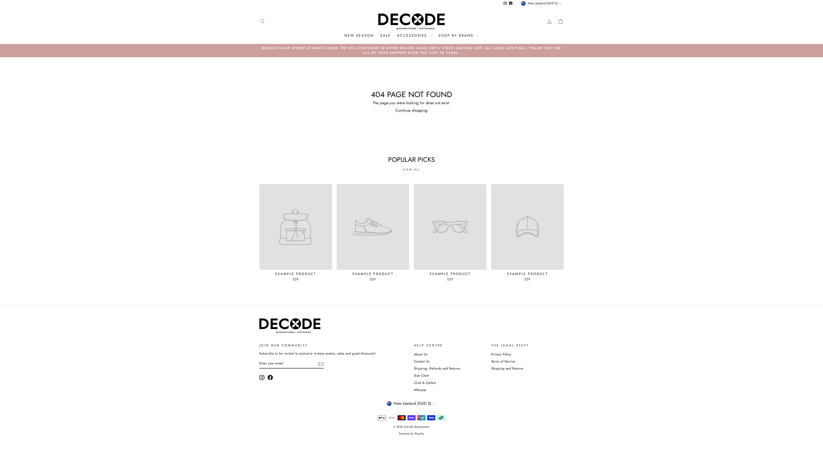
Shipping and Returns (507, 368)
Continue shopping (411, 110)
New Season (359, 35)
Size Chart (421, 375)
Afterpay (420, 390)
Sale (385, 35)
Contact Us (422, 361)
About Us (421, 354)
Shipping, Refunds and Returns (437, 368)
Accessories (413, 35)
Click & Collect (425, 382)
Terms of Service (503, 361)
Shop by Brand (457, 35)
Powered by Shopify (411, 434)
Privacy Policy (501, 354)
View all (411, 169)
